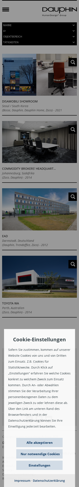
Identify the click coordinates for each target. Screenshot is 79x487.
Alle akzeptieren (40, 442)
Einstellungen (39, 465)
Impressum (22, 481)
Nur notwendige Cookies (40, 454)
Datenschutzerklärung (49, 481)
